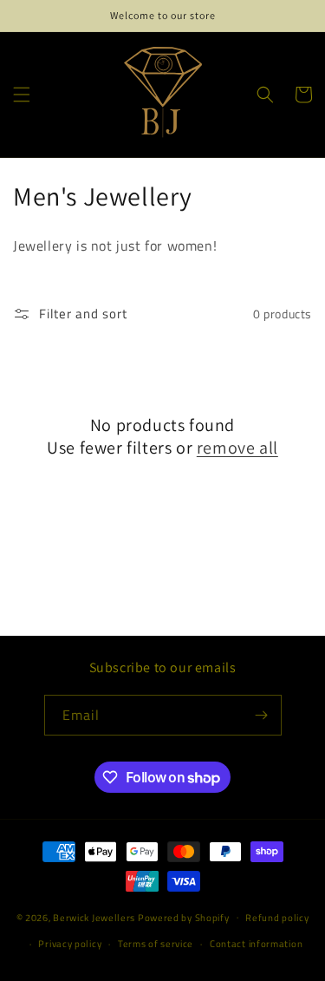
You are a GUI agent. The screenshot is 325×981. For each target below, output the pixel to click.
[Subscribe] (262, 715)
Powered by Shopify (184, 917)
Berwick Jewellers (94, 917)
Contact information (256, 944)
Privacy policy (69, 944)
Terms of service (155, 944)
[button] (22, 94)
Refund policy (277, 918)
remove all (237, 447)
